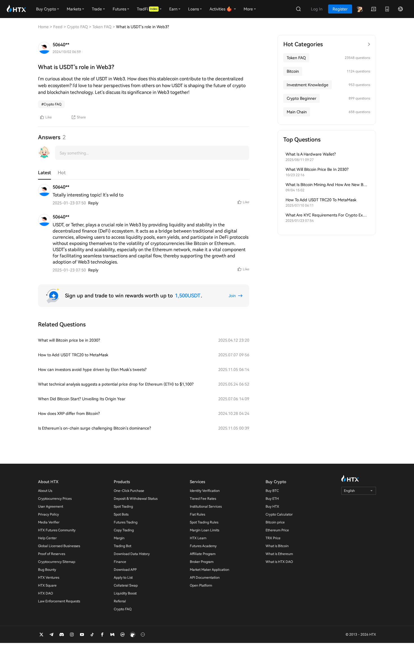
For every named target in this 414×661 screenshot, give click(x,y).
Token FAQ (296, 58)
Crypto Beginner (301, 98)
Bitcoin (293, 71)
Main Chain (297, 112)
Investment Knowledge (307, 85)
